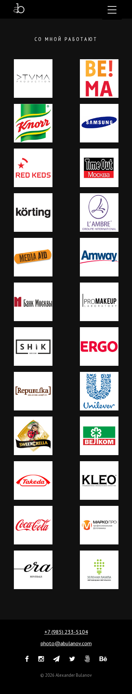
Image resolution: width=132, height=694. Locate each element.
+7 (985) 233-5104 (66, 631)
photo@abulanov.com (66, 643)
